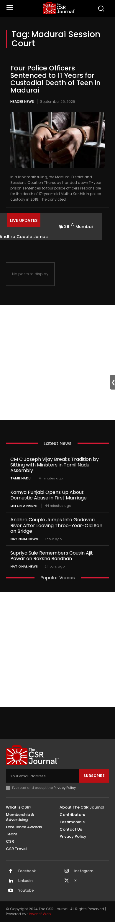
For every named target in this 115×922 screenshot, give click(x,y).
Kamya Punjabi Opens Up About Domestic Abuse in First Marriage (48, 495)
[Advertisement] (57, 362)
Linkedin (25, 880)
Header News (22, 101)
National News (24, 539)
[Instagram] (66, 871)
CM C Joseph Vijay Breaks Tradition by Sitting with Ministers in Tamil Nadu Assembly (54, 465)
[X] (66, 881)
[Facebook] (10, 871)
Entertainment (24, 506)
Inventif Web (40, 913)
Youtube (26, 890)
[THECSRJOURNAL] (59, 8)
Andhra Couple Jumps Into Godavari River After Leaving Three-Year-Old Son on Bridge (56, 525)
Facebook (27, 871)
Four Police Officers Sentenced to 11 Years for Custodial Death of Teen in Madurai (55, 79)
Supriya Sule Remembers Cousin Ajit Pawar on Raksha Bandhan (51, 556)
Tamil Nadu (20, 478)
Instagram (83, 871)
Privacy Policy (65, 787)
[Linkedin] (10, 881)
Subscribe (94, 775)
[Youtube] (10, 890)
